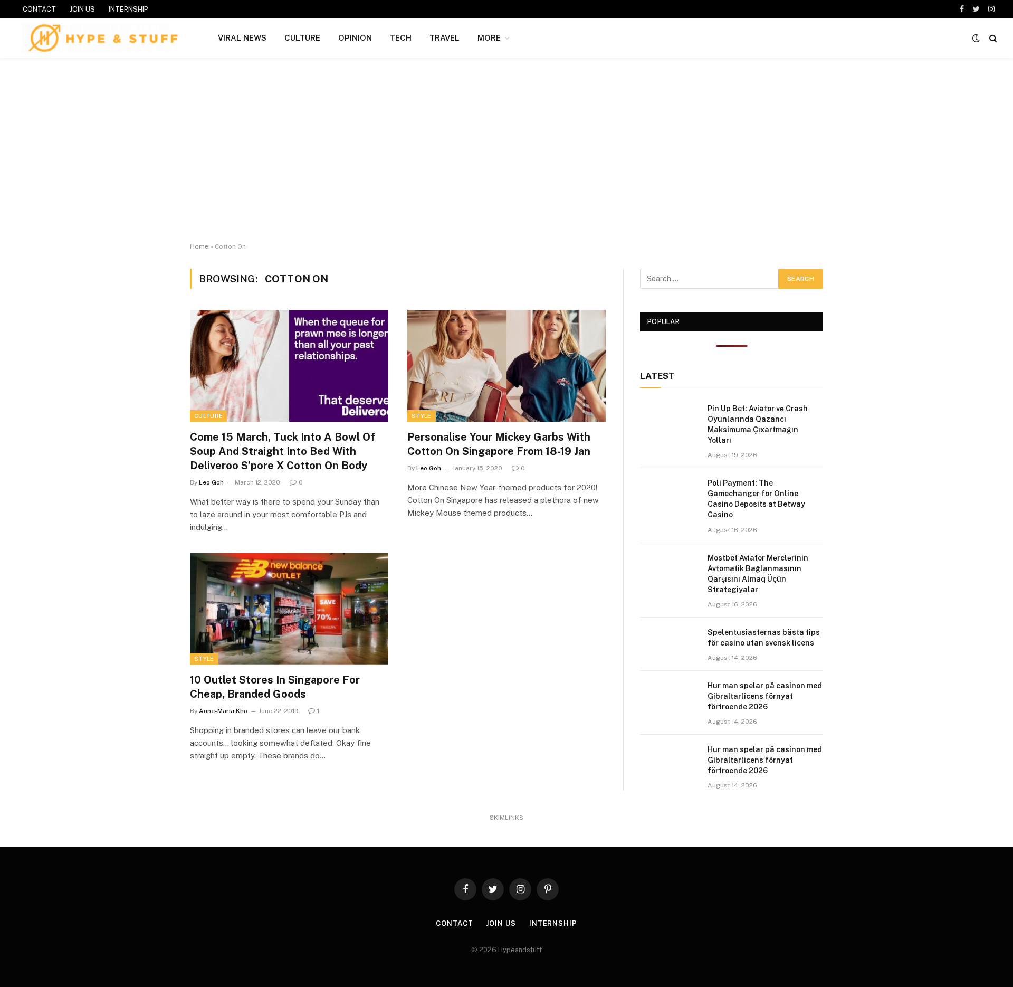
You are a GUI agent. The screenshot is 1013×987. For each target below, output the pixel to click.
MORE (489, 37)
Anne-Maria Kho (223, 711)
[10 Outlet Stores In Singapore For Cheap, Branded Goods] (289, 609)
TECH (401, 37)
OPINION (355, 37)
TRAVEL (444, 37)
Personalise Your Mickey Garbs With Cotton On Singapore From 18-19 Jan (498, 444)
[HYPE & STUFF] (103, 38)
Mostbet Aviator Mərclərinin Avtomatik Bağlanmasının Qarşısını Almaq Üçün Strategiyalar (758, 574)
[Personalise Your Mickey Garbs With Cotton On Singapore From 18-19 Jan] (506, 366)
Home (199, 246)
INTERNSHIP (128, 9)
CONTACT (39, 9)
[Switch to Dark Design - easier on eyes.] (976, 38)
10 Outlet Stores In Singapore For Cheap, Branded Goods (275, 686)
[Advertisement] (506, 150)
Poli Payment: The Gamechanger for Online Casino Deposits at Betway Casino (756, 499)
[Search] (992, 38)
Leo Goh (211, 482)
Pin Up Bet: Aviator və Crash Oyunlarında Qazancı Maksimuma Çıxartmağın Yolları (758, 424)
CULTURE (302, 37)
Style (422, 416)
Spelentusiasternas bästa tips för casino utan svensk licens (764, 637)
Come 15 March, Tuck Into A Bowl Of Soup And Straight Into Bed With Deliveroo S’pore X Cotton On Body (282, 451)
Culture (208, 416)
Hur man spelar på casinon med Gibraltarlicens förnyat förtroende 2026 (765, 696)
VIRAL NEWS (242, 37)
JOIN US (82, 9)
